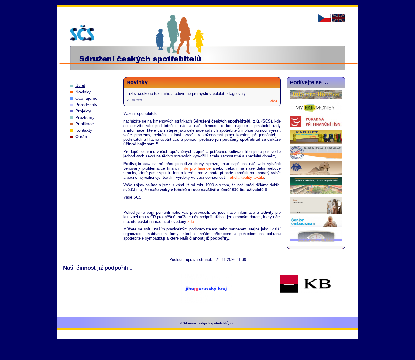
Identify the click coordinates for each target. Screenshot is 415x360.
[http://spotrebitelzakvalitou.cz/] (316, 193)
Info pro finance (196, 168)
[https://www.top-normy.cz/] (316, 142)
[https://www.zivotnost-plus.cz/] (316, 173)
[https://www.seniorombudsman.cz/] (316, 225)
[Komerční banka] (305, 284)
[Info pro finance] (316, 97)
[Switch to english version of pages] (338, 18)
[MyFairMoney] (316, 112)
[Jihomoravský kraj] (206, 289)
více (273, 101)
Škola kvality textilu (246, 177)
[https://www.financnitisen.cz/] (316, 125)
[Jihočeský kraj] (106, 292)
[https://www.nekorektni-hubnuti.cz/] (316, 240)
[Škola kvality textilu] (316, 212)
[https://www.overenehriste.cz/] (316, 157)
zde (190, 221)
